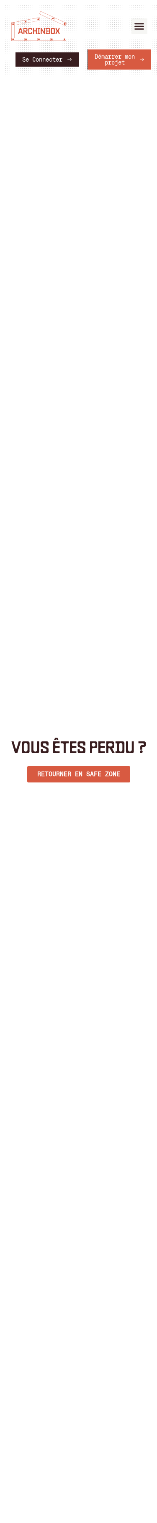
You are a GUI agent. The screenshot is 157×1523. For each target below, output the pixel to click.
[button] (139, 26)
